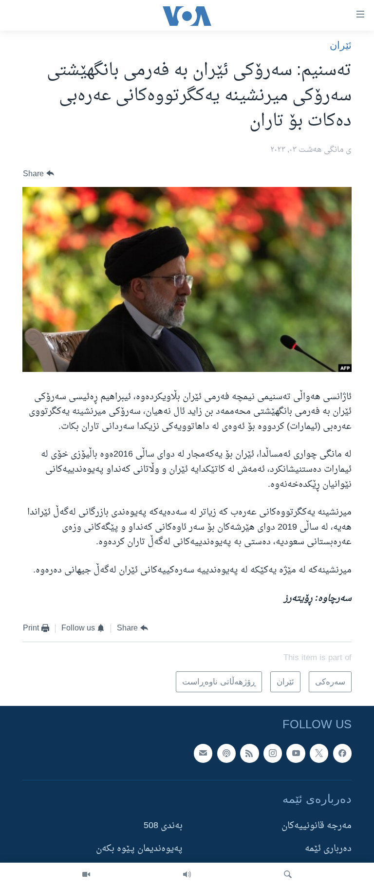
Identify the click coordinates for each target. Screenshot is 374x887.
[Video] (86, 875)
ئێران (341, 45)
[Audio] (187, 875)
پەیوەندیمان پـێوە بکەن (139, 849)
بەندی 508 (163, 825)
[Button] (38, 173)
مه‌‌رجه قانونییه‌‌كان (316, 825)
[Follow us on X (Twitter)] (319, 753)
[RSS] (249, 753)
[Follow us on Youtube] (295, 753)
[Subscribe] (203, 753)
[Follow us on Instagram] (272, 753)
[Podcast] (226, 753)
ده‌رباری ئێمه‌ (328, 849)
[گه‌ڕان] (287, 875)
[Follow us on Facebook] (342, 753)
